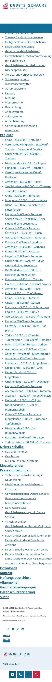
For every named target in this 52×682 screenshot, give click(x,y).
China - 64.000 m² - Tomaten (22, 228)
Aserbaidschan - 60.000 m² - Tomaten (28, 391)
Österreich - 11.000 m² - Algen (23, 233)
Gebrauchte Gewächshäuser (22, 51)
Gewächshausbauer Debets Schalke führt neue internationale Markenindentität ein (27, 498)
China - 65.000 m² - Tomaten (22, 298)
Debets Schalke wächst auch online (26, 549)
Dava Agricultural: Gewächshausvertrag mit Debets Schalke (25, 512)
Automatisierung (15, 88)
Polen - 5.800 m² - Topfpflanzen (24, 293)
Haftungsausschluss (15, 577)
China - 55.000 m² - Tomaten (22, 251)
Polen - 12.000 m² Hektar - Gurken (26, 344)
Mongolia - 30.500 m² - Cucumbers (26, 200)
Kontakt (6, 573)
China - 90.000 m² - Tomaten (22, 195)
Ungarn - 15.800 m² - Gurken (22, 302)
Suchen (36, 673)
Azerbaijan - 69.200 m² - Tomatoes (26, 237)
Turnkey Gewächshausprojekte (24, 37)
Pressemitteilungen (15, 470)
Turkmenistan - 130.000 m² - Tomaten (28, 442)
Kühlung (10, 98)
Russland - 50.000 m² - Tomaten (24, 437)
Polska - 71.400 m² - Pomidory (23, 242)
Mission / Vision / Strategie (21, 461)
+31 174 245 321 (20, 673)
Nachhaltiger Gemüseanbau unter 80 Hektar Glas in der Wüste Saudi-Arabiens (28, 540)
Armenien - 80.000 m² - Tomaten (25, 358)
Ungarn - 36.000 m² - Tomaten (23, 321)
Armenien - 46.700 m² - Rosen (23, 288)
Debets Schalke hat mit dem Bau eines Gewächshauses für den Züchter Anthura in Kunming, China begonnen (28, 558)
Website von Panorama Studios (14, 620)
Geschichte (12, 456)
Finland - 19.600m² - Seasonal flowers (28, 284)
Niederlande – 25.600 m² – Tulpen (25, 163)
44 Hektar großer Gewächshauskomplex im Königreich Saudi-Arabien (28, 526)
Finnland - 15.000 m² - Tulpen (23, 400)
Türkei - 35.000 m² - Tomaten (22, 335)
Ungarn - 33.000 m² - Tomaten (23, 256)
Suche (4, 597)
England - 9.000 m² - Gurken (22, 312)
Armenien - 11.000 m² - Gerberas (25, 247)
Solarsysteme (13, 116)
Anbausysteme (14, 111)
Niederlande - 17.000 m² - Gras (23, 367)
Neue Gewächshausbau (19, 46)
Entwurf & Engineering (19, 32)
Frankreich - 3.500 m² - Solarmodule (27, 307)
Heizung (10, 93)
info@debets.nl (12, 673)
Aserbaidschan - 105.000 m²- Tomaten (28, 316)
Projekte (6, 135)
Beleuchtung (13, 107)
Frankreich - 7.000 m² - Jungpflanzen (27, 363)
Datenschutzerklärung (17, 592)
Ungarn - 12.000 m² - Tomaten (23, 386)
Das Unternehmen (16, 451)
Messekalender (12, 465)
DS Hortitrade (10, 664)
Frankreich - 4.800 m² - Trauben (24, 279)
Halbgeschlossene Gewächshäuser (26, 42)
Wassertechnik (14, 102)
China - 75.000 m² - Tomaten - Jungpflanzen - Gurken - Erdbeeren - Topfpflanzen (27, 418)
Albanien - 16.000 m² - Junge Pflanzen (28, 395)
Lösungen (7, 28)
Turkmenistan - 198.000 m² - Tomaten (28, 340)
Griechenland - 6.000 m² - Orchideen (27, 381)
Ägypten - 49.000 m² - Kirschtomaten (27, 353)
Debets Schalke (24, 6)
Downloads (8, 568)
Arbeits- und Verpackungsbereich (25, 74)
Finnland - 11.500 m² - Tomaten (24, 167)
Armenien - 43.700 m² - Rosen (23, 181)
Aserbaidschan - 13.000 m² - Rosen (26, 349)
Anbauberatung (14, 121)
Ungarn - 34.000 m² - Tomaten (23, 214)
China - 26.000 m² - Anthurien (23, 140)
